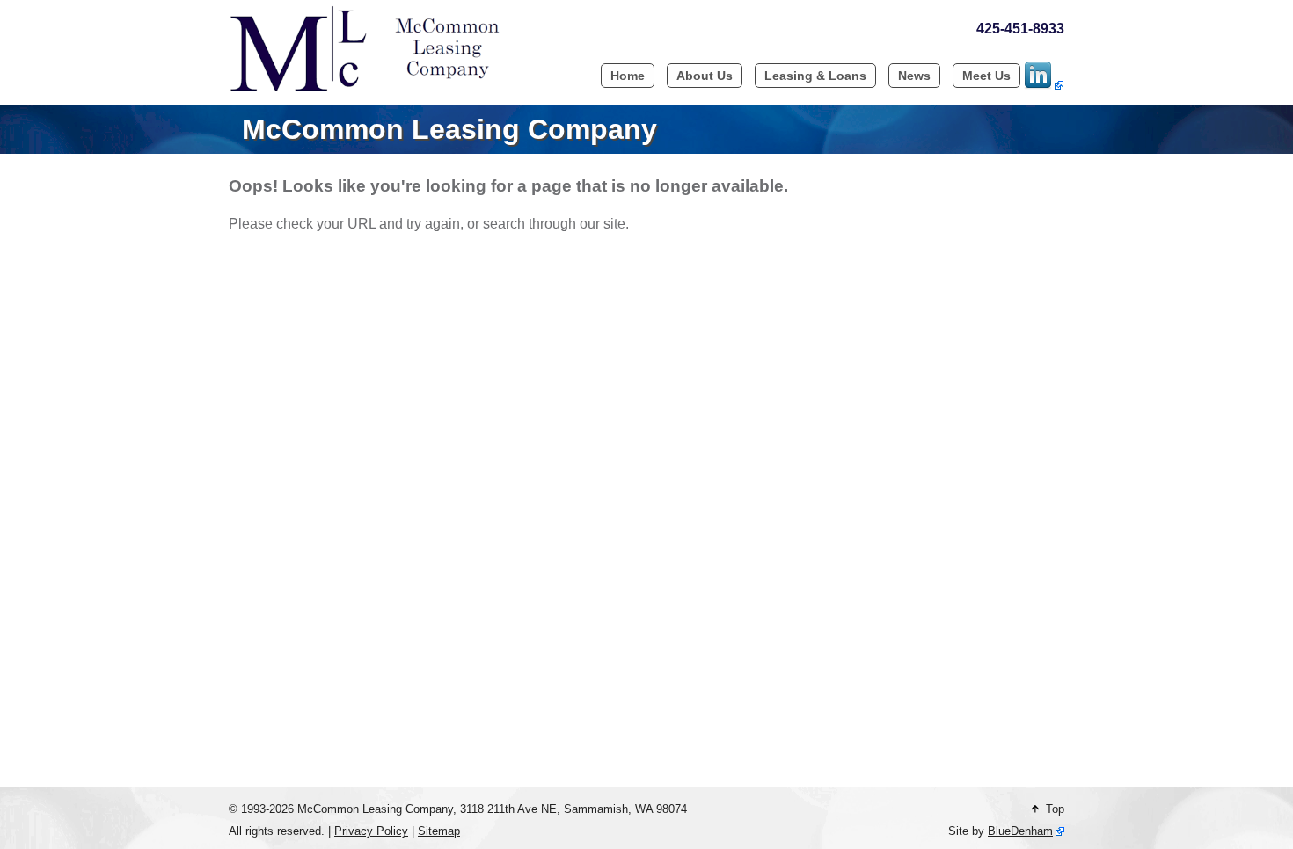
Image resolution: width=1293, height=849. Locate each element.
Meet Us (986, 76)
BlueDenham (1020, 831)
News (914, 76)
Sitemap (439, 831)
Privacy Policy (371, 831)
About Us (704, 76)
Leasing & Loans (815, 76)
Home (627, 76)
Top (1051, 809)
